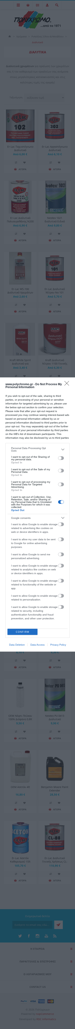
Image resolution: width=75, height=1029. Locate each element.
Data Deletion (17, 644)
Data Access (37, 644)
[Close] (67, 384)
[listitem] (37, 449)
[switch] (61, 458)
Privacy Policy (58, 644)
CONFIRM (22, 632)
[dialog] (37, 514)
